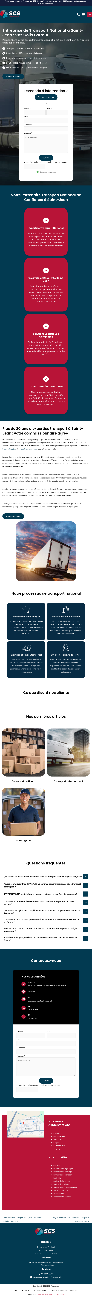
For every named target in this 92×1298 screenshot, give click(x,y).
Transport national (60, 1190)
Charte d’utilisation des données (65, 1290)
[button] (78, 14)
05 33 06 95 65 (33, 1009)
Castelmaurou (59, 1146)
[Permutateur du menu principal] (89, 14)
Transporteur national (62, 1197)
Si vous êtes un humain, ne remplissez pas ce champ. (45, 162)
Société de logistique (61, 1181)
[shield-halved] (38, 172)
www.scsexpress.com (46, 3)
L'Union (56, 1133)
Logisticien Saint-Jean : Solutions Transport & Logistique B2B (71, 1218)
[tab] (46, 876)
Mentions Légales (41, 1290)
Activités (25, 1290)
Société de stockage (61, 1184)
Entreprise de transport (62, 1175)
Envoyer (46, 158)
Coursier (56, 1165)
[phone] (23, 1007)
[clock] (23, 991)
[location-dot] (23, 984)
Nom (49, 108)
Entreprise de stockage (62, 1172)
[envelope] (23, 999)
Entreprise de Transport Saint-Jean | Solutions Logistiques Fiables (22, 1218)
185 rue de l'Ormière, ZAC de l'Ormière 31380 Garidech (47, 986)
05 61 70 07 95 (33, 1018)
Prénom (27, 108)
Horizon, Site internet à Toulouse (51, 1294)
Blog (15, 1290)
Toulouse (57, 1139)
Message (28, 133)
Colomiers (57, 1149)
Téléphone (28, 125)
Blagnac (56, 1142)
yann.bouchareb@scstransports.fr (40, 1001)
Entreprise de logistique (63, 1168)
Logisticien (57, 1178)
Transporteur (58, 1193)
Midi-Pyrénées (59, 1136)
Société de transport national (65, 1187)
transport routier (9, 449)
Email (27, 116)
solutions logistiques (29, 449)
